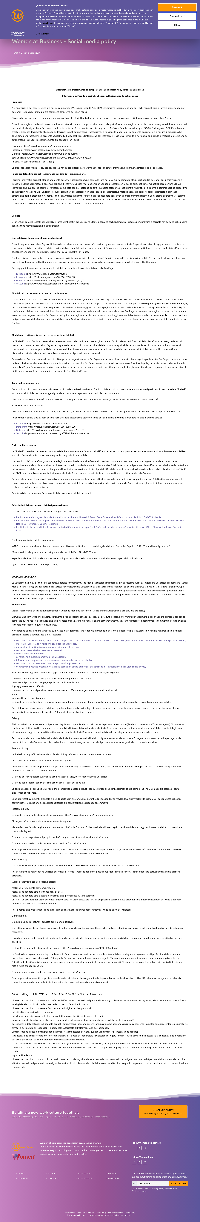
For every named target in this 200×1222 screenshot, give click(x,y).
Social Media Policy (115, 1213)
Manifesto (23, 1178)
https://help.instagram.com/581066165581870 (52, 277)
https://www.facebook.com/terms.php (47, 273)
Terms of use (70, 1213)
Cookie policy (130, 1213)
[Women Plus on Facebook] (134, 1162)
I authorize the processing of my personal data (156, 1190)
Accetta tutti (177, 7)
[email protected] (161, 546)
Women (51, 1174)
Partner (112, 1174)
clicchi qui (48, 23)
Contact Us (113, 1178)
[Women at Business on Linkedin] (139, 1148)
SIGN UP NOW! (178, 1183)
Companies (53, 1178)
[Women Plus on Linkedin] (139, 1162)
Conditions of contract (85, 1213)
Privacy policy (141, 1191)
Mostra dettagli (43, 34)
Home (15, 52)
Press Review (84, 1174)
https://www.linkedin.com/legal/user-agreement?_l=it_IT (55, 280)
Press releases (85, 1178)
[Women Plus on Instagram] (145, 1162)
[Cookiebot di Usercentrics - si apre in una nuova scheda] (18, 34)
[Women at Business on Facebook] (134, 1148)
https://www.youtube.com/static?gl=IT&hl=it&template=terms (57, 283)
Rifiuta (177, 25)
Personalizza (176, 16)
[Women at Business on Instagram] (145, 1148)
